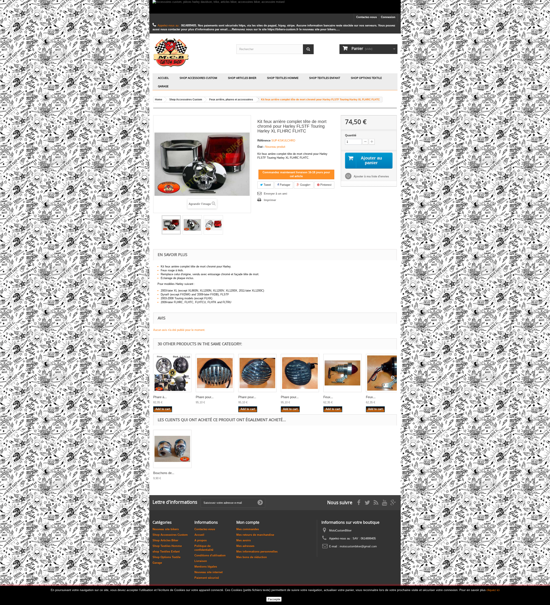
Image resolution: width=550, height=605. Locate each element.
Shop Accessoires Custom (198, 78)
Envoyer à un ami (275, 193)
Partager (284, 184)
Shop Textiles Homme (282, 78)
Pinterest (325, 184)
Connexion (388, 17)
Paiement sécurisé (206, 577)
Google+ (305, 184)
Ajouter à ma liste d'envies (371, 176)
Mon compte (247, 522)
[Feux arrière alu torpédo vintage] (342, 373)
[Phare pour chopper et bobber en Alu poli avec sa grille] (257, 373)
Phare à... (160, 397)
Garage (163, 86)
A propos (200, 540)
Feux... (328, 397)
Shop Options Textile (366, 78)
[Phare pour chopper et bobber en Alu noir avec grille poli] (215, 373)
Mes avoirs (243, 540)
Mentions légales (205, 566)
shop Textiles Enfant (324, 78)
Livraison (200, 561)
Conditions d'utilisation (210, 555)
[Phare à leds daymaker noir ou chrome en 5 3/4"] (172, 373)
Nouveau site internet (208, 572)
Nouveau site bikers (166, 529)
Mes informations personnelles (257, 551)
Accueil (163, 78)
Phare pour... (205, 397)
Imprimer (270, 200)
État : (260, 146)
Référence (263, 140)
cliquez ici (493, 590)
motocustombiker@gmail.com (358, 546)
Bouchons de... (163, 473)
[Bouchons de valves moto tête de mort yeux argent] (172, 449)
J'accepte (273, 599)
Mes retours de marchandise (255, 534)
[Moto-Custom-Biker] (191, 52)
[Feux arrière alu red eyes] (385, 373)
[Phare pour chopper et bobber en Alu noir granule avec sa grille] (300, 373)
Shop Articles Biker (242, 78)
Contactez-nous (366, 17)
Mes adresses (245, 546)
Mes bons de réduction (251, 557)
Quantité (350, 135)
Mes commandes (247, 529)
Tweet (267, 184)
